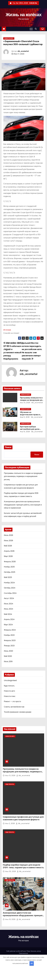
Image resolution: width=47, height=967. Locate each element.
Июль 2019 (8, 661)
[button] (36, 28)
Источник (7, 330)
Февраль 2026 (10, 561)
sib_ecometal (23, 51)
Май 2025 (8, 577)
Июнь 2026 (8, 540)
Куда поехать (9, 685)
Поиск (8, 447)
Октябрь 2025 (9, 572)
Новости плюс (9, 696)
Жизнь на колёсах (23, 14)
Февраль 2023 (10, 640)
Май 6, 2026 (25, 417)
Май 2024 (8, 614)
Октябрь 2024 (9, 588)
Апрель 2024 (9, 619)
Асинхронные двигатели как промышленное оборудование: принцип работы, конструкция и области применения (23, 504)
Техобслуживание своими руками (17, 712)
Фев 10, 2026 (25, 432)
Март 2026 (8, 556)
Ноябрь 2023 (9, 635)
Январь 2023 (9, 645)
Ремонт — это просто (12, 701)
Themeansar (23, 953)
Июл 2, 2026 (10, 823)
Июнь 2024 (8, 609)
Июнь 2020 (8, 651)
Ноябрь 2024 (9, 582)
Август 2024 (9, 598)
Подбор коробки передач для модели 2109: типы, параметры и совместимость (23, 866)
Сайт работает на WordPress (16, 951)
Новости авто (8, 38)
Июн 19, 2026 (10, 919)
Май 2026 (8, 545)
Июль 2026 (8, 535)
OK (32, 963)
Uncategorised (10, 680)
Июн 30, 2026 (10, 871)
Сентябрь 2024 (10, 593)
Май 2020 (8, 656)
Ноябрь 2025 (9, 567)
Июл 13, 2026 (25, 402)
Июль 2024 (8, 603)
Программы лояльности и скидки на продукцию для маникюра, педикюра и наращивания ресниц (23, 476)
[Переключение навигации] (31, 29)
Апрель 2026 (9, 551)
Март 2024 (8, 624)
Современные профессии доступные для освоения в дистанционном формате (23, 818)
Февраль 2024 (10, 630)
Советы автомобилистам (14, 707)
